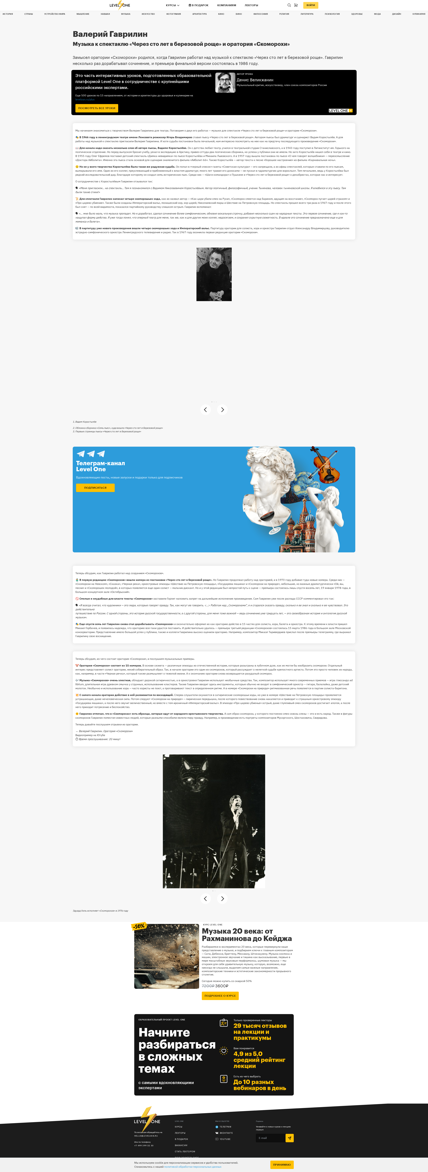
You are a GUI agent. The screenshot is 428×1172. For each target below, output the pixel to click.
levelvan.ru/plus (85, 99)
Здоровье (357, 14)
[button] (211, 401)
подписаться (95, 487)
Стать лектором (185, 1152)
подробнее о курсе (220, 996)
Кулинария (419, 14)
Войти (311, 5)
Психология (332, 14)
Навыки (105, 14)
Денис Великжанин (255, 80)
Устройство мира (54, 14)
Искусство (148, 14)
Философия (260, 14)
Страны (28, 14)
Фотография (173, 14)
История (8, 14)
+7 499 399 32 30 (143, 1145)
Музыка (125, 14)
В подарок (200, 5)
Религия (284, 14)
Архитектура (199, 14)
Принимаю (282, 1164)
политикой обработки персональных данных (192, 1166)
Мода (377, 14)
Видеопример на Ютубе (90, 735)
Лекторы (251, 5)
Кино (221, 14)
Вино (239, 14)
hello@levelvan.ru (146, 1136)
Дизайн (396, 14)
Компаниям (226, 5)
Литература (307, 14)
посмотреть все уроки (96, 108)
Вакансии (181, 1145)
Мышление (83, 14)
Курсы (171, 5)
